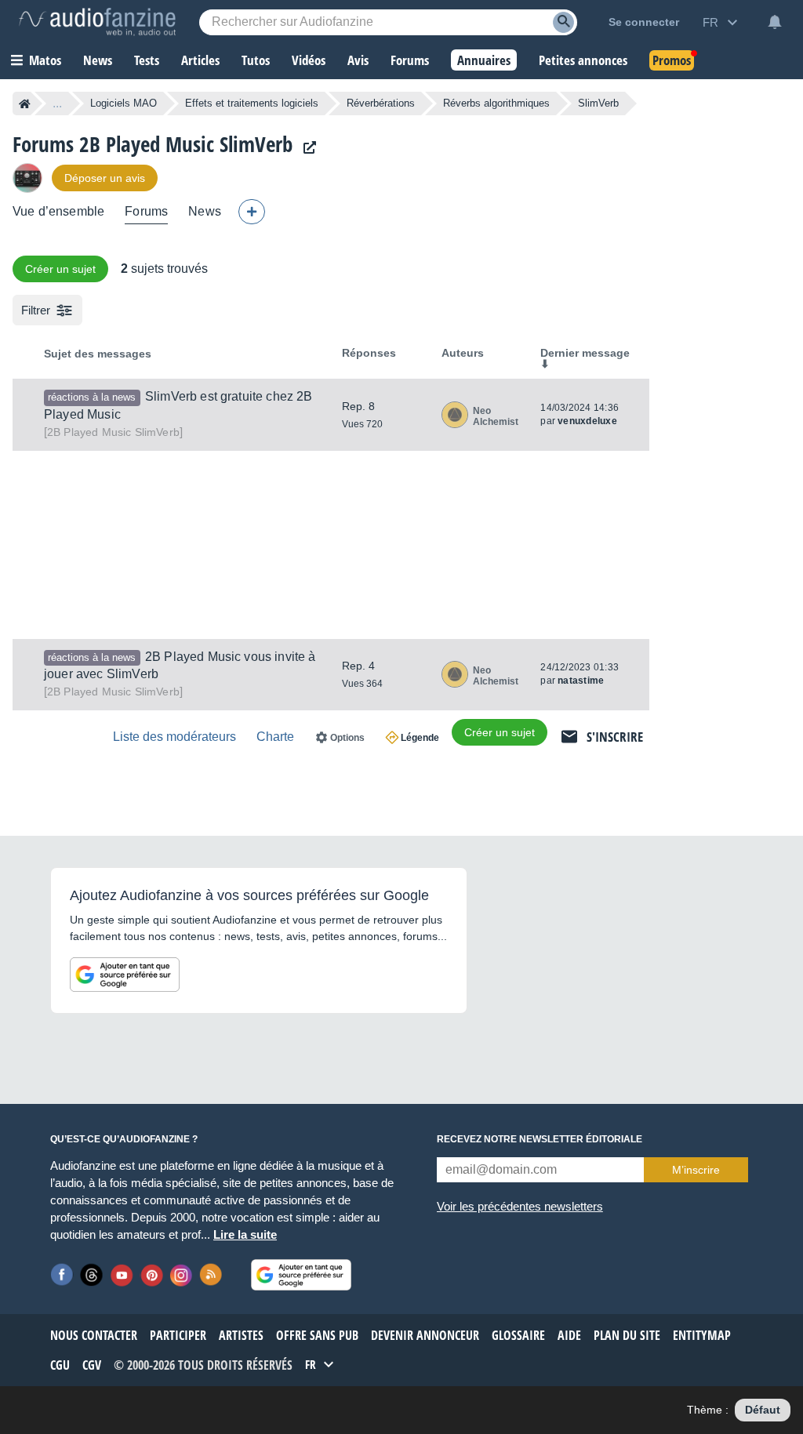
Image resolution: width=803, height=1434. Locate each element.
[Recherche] (563, 22)
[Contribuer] (251, 211)
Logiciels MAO (123, 103)
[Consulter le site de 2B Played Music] (306, 147)
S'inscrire (615, 737)
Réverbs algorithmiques (496, 103)
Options (347, 737)
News (204, 211)
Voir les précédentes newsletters (520, 1206)
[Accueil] (25, 103)
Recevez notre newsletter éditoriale (539, 1139)
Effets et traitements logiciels (251, 103)
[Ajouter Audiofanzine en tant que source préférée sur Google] (125, 974)
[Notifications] (774, 22)
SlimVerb (113, 432)
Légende (420, 737)
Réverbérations (381, 103)
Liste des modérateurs (174, 736)
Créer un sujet (60, 269)
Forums (146, 211)
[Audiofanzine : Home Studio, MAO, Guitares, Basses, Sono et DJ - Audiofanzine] (97, 22)
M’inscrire (696, 1170)
